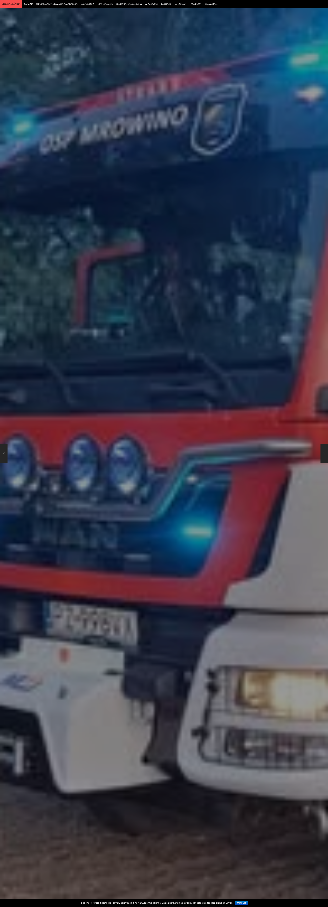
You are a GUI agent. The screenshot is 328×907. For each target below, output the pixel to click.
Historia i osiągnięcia (129, 4)
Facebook (195, 4)
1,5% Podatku (105, 4)
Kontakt (166, 4)
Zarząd (28, 4)
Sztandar (180, 4)
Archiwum (151, 4)
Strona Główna (11, 4)
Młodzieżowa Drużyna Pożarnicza (56, 4)
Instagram (211, 4)
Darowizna (87, 4)
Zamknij (241, 903)
